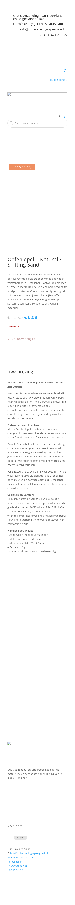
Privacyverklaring (17, 866)
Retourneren (15, 861)
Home (11, 792)
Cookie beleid (15, 870)
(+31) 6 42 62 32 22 (54, 35)
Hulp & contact (59, 79)
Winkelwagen (15, 813)
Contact (12, 808)
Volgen (20, 837)
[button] (22, 339)
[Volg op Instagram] (10, 837)
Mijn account (15, 803)
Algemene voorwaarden (21, 857)
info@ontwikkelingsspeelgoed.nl (44, 29)
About (11, 797)
